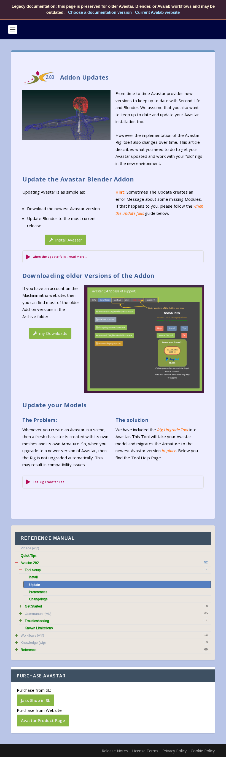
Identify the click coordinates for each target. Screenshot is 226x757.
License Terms (145, 750)
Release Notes (115, 750)
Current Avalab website (157, 12)
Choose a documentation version (100, 12)
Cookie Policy (203, 750)
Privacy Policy (174, 750)
